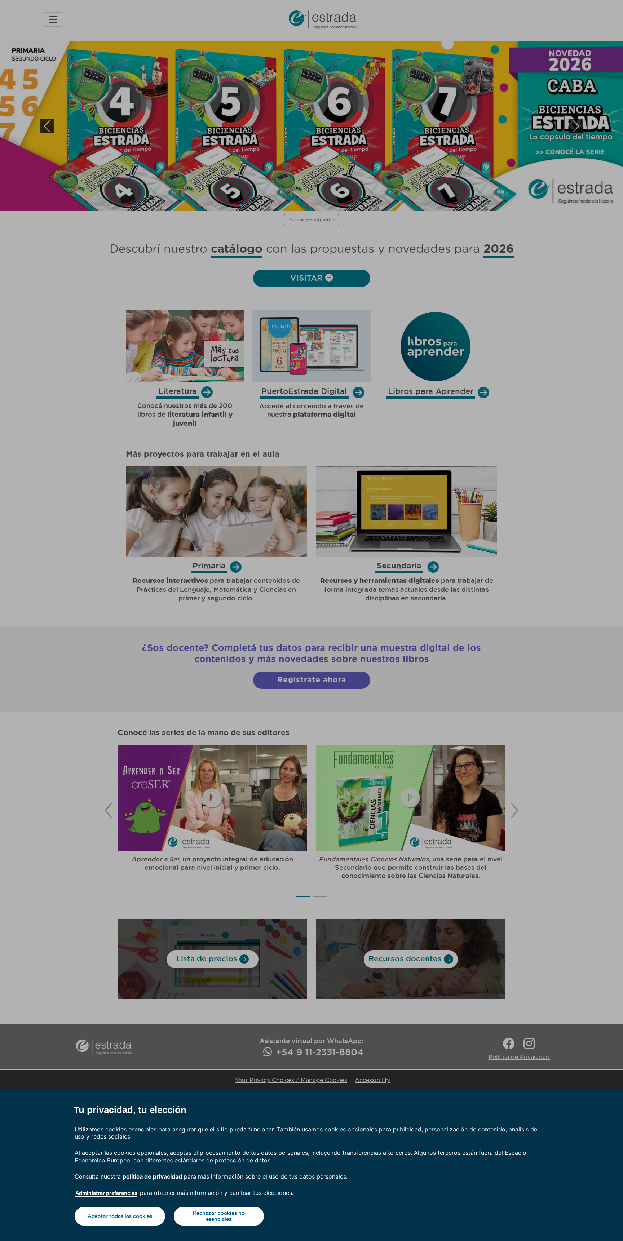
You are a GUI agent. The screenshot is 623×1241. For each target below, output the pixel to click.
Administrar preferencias (106, 1193)
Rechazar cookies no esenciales (219, 1216)
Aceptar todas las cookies (120, 1216)
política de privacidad (152, 1176)
